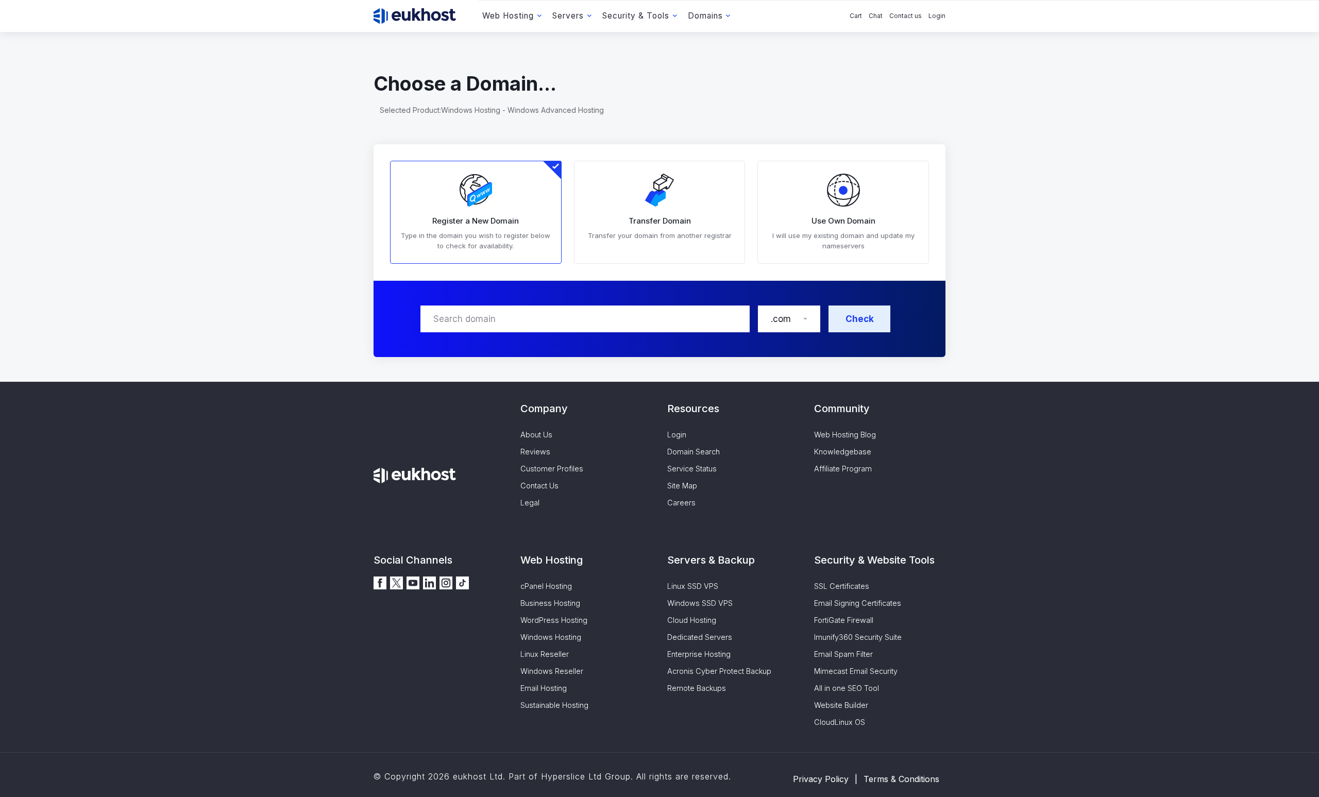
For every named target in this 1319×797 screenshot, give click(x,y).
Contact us (905, 16)
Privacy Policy (821, 779)
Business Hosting (550, 603)
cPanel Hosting (546, 586)
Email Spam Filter (843, 654)
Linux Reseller (544, 654)
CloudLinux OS (839, 722)
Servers (568, 16)
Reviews (535, 451)
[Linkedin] (429, 582)
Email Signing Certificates (857, 603)
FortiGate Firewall (843, 620)
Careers (681, 502)
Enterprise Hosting (699, 654)
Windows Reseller (551, 671)
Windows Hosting (550, 637)
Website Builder (841, 705)
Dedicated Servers (699, 637)
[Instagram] (445, 582)
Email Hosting (543, 688)
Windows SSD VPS (700, 603)
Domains (705, 16)
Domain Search (693, 451)
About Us (536, 434)
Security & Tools (635, 16)
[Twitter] (396, 582)
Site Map (682, 485)
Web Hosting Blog (845, 434)
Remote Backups (696, 688)
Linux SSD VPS (692, 586)
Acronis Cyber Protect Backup (719, 671)
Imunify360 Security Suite (858, 637)
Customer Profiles (551, 468)
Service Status (692, 468)
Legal (529, 502)
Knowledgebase (842, 451)
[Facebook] (380, 582)
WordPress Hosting (553, 620)
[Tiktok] (462, 582)
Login (936, 16)
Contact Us (539, 485)
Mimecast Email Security (856, 671)
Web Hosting (508, 16)
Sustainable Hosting (554, 705)
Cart (856, 16)
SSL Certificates (841, 586)
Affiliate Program (843, 468)
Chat (876, 16)
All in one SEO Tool (846, 688)
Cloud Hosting (691, 620)
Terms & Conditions (901, 779)
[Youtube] (413, 582)
